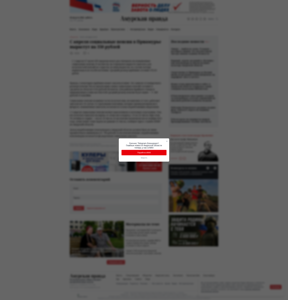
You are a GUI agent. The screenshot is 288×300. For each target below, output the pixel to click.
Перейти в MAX (144, 152)
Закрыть (144, 158)
